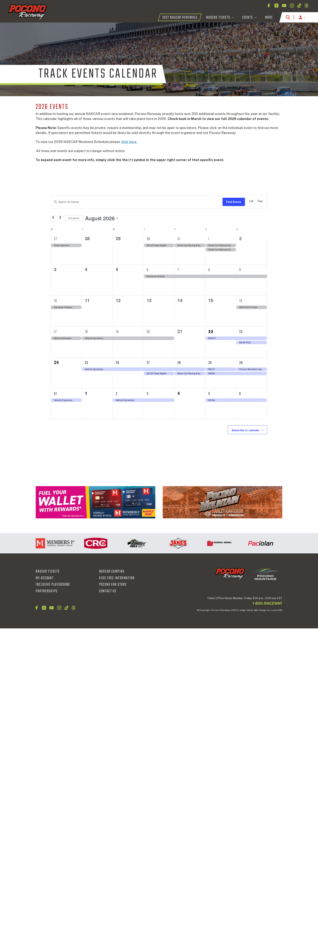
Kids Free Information (117, 578)
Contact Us (107, 591)
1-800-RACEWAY (267, 603)
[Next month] (60, 217)
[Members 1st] (95, 502)
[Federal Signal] (205, 543)
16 (240, 301)
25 (86, 363)
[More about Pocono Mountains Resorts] (265, 573)
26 (117, 363)
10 (55, 301)
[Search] (288, 17)
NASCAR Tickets (48, 571)
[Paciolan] (246, 543)
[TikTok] (299, 5)
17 (55, 332)
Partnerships (46, 591)
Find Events (233, 202)
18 (86, 332)
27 (55, 239)
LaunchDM (276, 610)
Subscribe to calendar (245, 430)
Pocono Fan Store (113, 584)
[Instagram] (292, 5)
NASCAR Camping (111, 571)
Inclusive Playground (53, 584)
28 (179, 363)
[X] (276, 5)
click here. (129, 142)
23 (241, 332)
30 (148, 239)
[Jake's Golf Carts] (164, 543)
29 (210, 363)
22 (210, 332)
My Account (45, 578)
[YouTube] (284, 5)
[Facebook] (268, 5)
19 (117, 332)
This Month (74, 218)
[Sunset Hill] (122, 543)
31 (179, 239)
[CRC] (81, 543)
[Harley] (222, 502)
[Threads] (306, 5)
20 (148, 332)
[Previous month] (53, 217)
